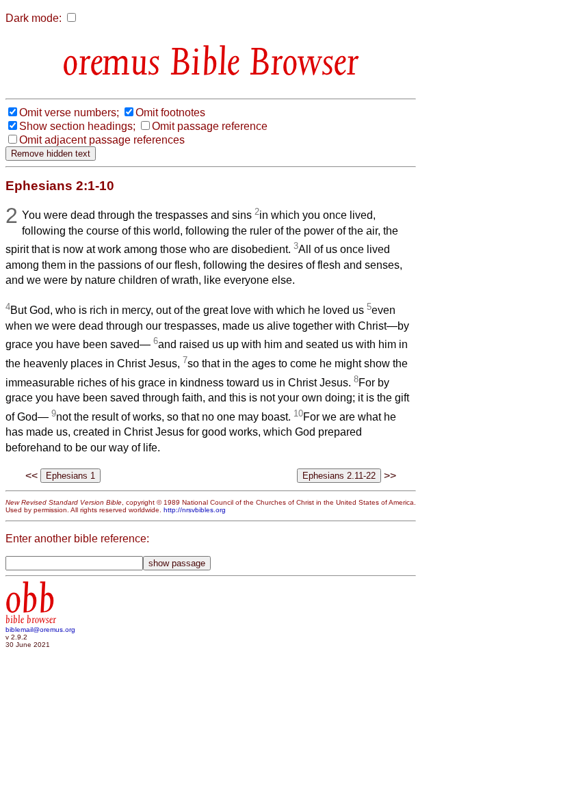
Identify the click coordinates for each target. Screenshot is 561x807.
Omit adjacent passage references (102, 140)
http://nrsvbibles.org (195, 510)
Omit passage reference (210, 126)
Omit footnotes (170, 112)
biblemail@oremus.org (40, 629)
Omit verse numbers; (69, 112)
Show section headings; (77, 126)
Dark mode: (33, 18)
